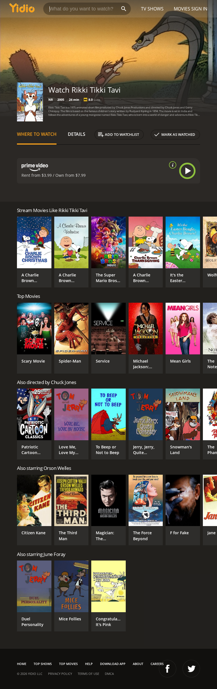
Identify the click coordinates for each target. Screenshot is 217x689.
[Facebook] (167, 668)
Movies (182, 9)
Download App (112, 664)
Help (89, 664)
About (138, 664)
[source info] (171, 165)
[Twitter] (191, 668)
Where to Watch (37, 134)
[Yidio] (22, 9)
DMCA (109, 673)
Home (21, 664)
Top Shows (43, 664)
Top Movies (68, 664)
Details (76, 134)
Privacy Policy (60, 673)
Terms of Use (88, 673)
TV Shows (152, 9)
